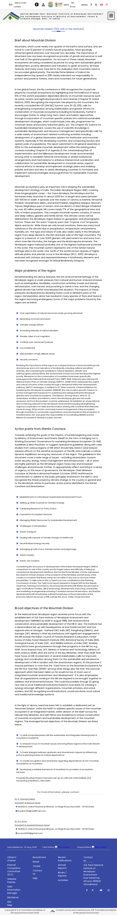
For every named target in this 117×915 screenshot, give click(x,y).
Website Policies (11, 880)
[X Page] (96, 4)
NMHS (66, 5)
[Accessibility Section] (36, 4)
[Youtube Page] (101, 5)
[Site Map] (43, 4)
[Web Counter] (62, 847)
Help (35, 878)
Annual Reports (62, 866)
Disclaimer (13, 897)
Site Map (9, 903)
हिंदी (10, 5)
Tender (37, 866)
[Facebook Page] (91, 5)
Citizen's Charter (11, 859)
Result (36, 861)
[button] (87, 890)
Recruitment (39, 857)
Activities (63, 880)
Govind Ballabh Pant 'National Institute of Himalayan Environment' (62, 16)
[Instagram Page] (106, 5)
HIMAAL (84, 5)
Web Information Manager (13, 890)
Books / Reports (62, 874)
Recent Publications (64, 859)
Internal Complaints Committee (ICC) (13, 869)
